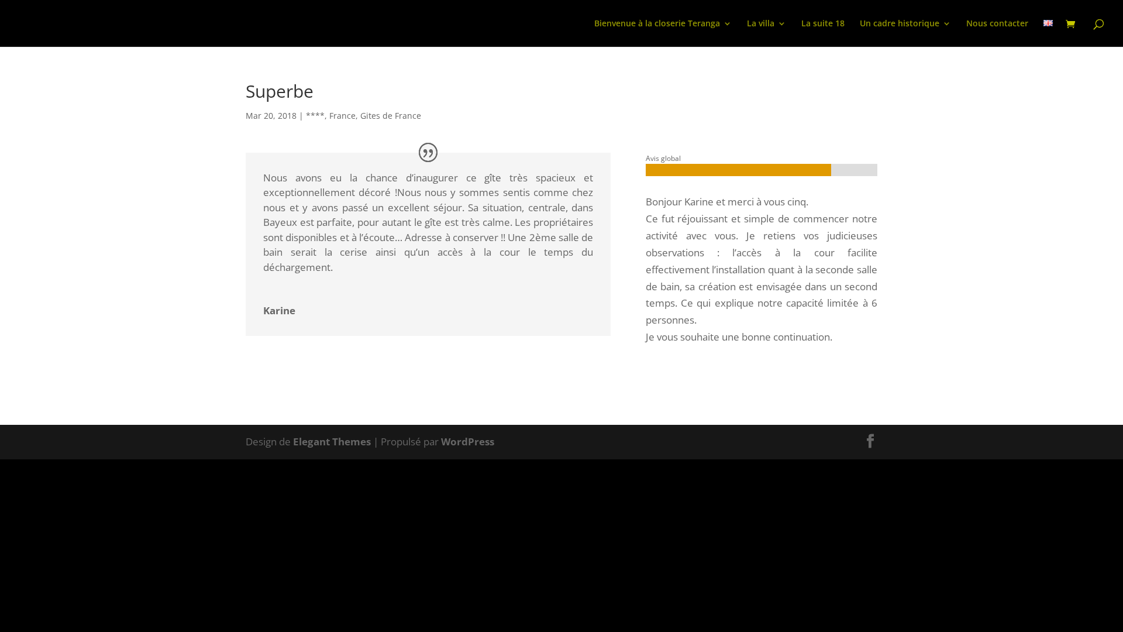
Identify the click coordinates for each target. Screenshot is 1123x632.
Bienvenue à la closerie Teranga (657, 24)
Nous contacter (997, 24)
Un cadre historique (899, 24)
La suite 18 (823, 24)
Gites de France (390, 115)
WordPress (467, 441)
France (342, 115)
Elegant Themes (332, 441)
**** (315, 115)
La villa (760, 24)
